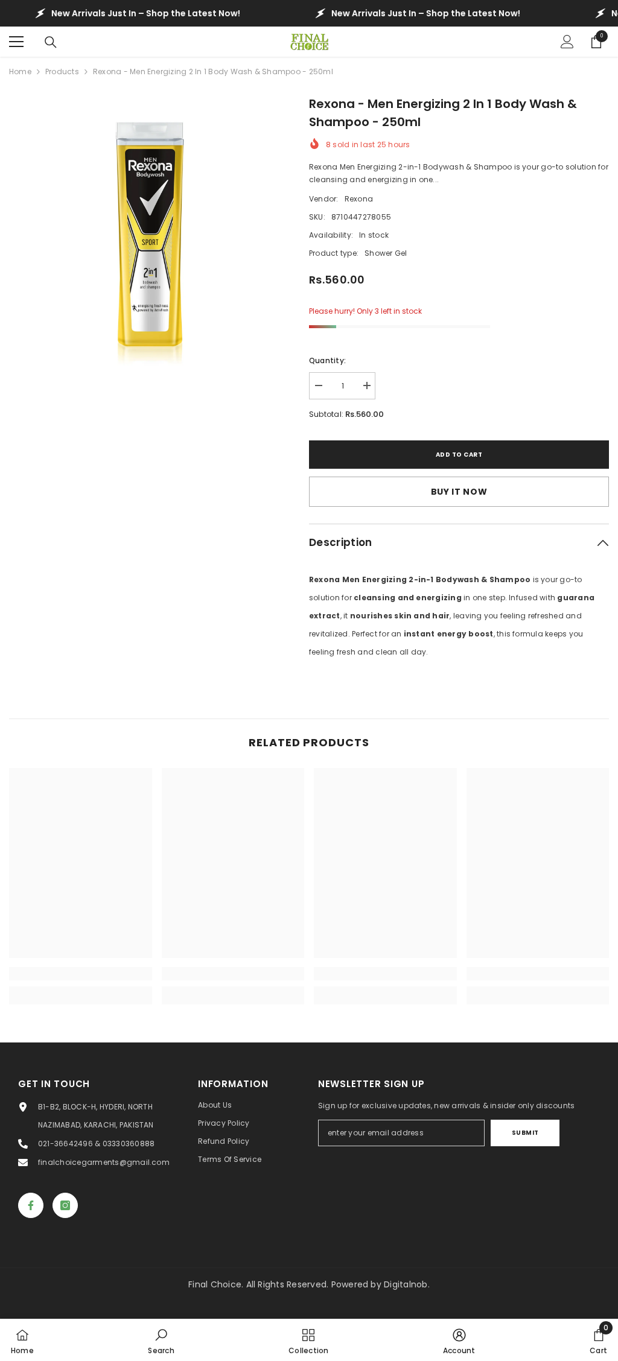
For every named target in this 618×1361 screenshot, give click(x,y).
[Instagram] (65, 1205)
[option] (150, 235)
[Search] (50, 42)
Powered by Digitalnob (379, 1284)
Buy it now (459, 492)
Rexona (359, 199)
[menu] (16, 41)
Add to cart (459, 454)
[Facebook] (30, 1205)
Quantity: (327, 360)
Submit (525, 1132)
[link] (80, 973)
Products (62, 71)
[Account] (567, 41)
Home (20, 71)
